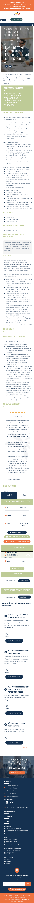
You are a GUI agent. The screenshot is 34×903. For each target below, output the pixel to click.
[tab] (9, 495)
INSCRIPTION (18, 568)
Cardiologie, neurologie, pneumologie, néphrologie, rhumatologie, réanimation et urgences (17, 77)
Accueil (5, 75)
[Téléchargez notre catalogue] (5, 807)
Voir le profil (24, 581)
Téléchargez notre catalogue (18, 807)
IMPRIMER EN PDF (18, 532)
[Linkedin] (6, 802)
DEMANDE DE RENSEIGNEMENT (19, 541)
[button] (32, 24)
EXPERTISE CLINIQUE (15, 75)
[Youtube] (4, 19)
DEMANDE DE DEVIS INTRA (18, 537)
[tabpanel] (17, 545)
